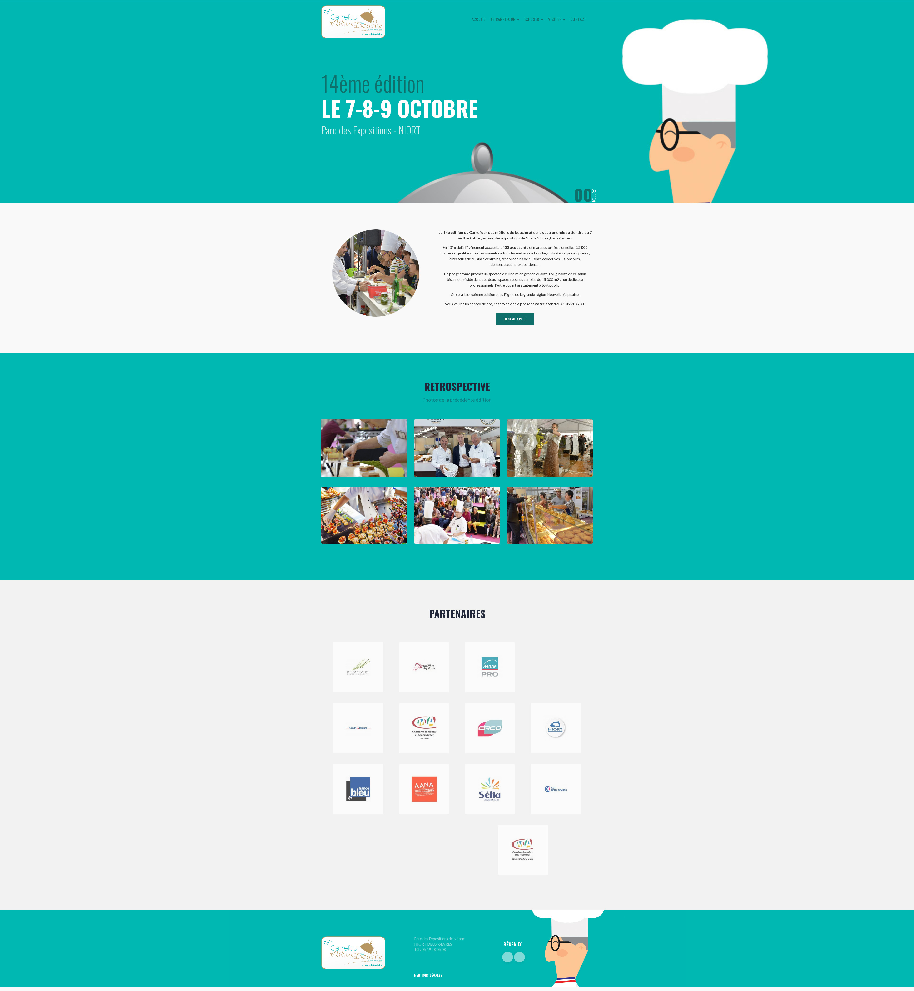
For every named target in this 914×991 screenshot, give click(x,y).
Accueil (479, 19)
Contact (578, 19)
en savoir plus (515, 318)
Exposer (532, 19)
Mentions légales (428, 975)
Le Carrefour (504, 19)
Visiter (555, 19)
